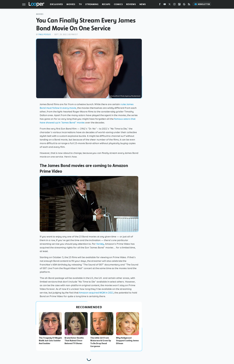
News (142, 4)
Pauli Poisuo (45, 34)
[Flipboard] (179, 5)
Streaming (91, 4)
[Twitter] (169, 5)
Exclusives (56, 4)
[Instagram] (174, 5)
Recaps (106, 4)
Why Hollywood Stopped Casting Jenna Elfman (127, 341)
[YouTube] (164, 5)
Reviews (131, 4)
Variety (100, 244)
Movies (70, 4)
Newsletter (204, 4)
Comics (118, 4)
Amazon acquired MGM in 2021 (96, 292)
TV (80, 4)
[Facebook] (159, 5)
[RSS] (189, 5)
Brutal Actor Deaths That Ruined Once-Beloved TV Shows (74, 341)
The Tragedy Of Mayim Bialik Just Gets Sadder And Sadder (50, 341)
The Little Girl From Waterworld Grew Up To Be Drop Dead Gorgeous (100, 342)
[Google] (184, 5)
